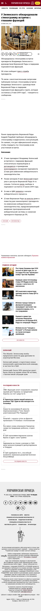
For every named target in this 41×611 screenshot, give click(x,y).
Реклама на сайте (17, 515)
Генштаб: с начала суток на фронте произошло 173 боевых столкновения (19, 420)
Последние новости (11, 385)
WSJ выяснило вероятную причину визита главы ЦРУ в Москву (27, 293)
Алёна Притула (27, 590)
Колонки (30, 8)
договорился (9, 166)
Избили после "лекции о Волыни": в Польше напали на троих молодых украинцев (26, 331)
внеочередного (10, 169)
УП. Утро (22, 8)
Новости (5, 8)
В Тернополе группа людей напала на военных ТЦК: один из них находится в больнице (18, 401)
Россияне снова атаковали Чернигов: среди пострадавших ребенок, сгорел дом (19, 428)
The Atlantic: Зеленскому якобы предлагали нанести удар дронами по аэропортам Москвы (19, 356)
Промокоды (32, 524)
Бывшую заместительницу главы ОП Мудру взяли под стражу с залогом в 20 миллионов (26, 283)
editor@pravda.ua (26, 592)
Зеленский (28, 179)
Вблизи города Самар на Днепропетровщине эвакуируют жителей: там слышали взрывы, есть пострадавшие (26, 307)
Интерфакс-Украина (30, 557)
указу (22, 184)
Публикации (13, 8)
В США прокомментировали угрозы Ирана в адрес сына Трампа (18, 437)
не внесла (28, 198)
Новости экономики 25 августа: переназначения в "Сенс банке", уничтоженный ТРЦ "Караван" (16, 411)
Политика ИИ (12, 519)
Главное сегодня (9, 265)
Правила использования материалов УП (20, 517)
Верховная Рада (15, 221)
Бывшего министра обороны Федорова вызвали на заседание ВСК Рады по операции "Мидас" (26, 319)
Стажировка (22, 524)
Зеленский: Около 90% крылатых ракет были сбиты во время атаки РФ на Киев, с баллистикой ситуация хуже (20, 372)
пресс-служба (23, 71)
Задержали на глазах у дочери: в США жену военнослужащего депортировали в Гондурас (20, 445)
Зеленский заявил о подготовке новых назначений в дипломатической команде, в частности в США (20, 364)
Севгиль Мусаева (26, 588)
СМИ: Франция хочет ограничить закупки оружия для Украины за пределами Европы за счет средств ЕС (20, 392)
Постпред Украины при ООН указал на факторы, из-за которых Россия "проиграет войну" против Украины (27, 271)
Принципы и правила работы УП (20, 522)
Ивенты (26, 515)
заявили (19, 191)
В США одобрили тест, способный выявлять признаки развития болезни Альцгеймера (19, 455)
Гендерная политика (25, 519)
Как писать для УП (10, 524)
